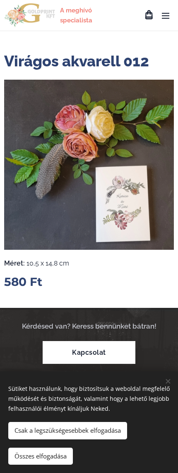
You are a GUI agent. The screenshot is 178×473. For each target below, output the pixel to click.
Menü (165, 15)
